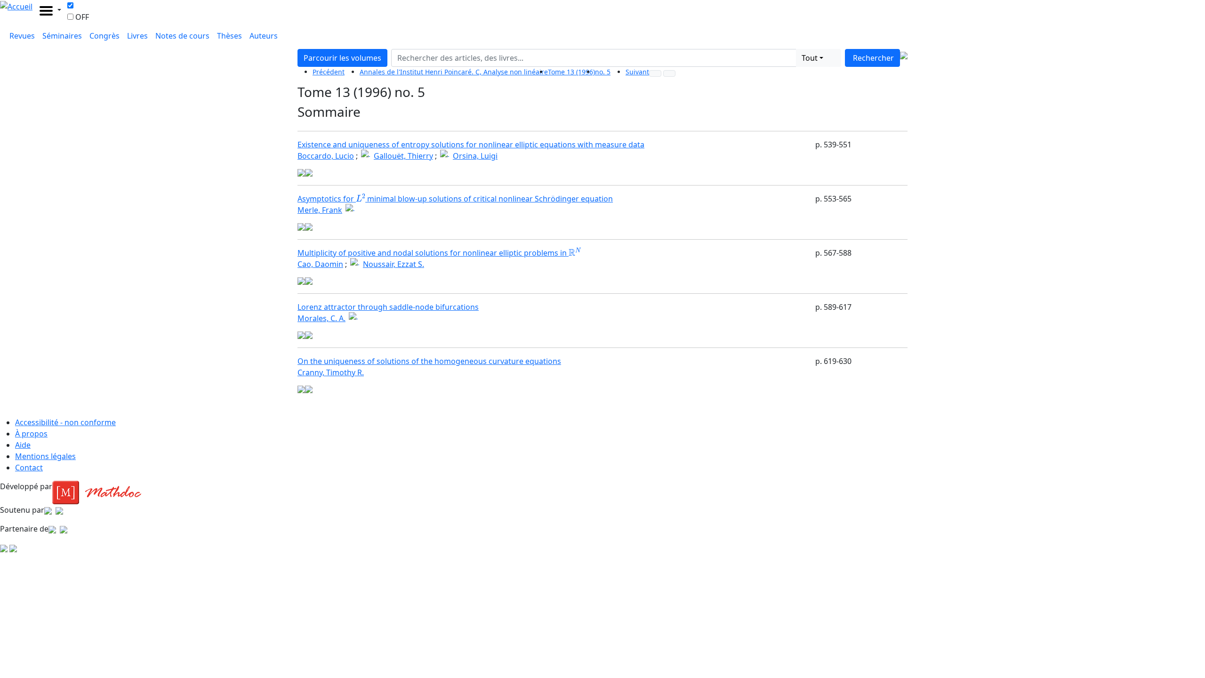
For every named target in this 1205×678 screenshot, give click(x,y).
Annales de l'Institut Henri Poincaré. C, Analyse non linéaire (454, 71)
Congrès (104, 36)
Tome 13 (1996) (571, 71)
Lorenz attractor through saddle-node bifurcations (388, 307)
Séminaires (62, 36)
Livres (137, 36)
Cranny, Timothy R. (330, 372)
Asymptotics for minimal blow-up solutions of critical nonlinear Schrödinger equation (455, 199)
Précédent (329, 71)
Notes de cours (182, 36)
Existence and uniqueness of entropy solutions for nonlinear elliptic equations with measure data (470, 144)
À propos (31, 433)
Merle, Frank (319, 210)
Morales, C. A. (321, 318)
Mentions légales (45, 456)
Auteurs (263, 36)
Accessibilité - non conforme (65, 422)
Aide (23, 445)
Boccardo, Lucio (325, 156)
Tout (810, 58)
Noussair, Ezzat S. (393, 264)
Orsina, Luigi (475, 156)
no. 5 (603, 71)
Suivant (637, 71)
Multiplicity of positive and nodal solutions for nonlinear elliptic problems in (438, 253)
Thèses (229, 36)
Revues (22, 36)
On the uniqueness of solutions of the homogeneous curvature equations (429, 361)
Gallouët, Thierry (403, 156)
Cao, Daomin (320, 264)
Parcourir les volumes (342, 58)
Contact (29, 467)
